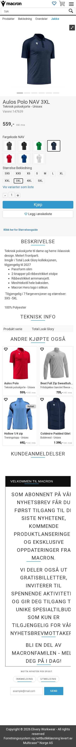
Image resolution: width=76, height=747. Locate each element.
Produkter (8, 19)
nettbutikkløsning (48, 738)
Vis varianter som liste (18, 187)
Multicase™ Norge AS (38, 743)
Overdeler (41, 19)
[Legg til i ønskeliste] (5, 349)
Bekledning (25, 19)
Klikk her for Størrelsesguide (21, 229)
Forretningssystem (17, 738)
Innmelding (24, 679)
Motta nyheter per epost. (37, 671)
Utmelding (48, 679)
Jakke (55, 19)
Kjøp (38, 204)
